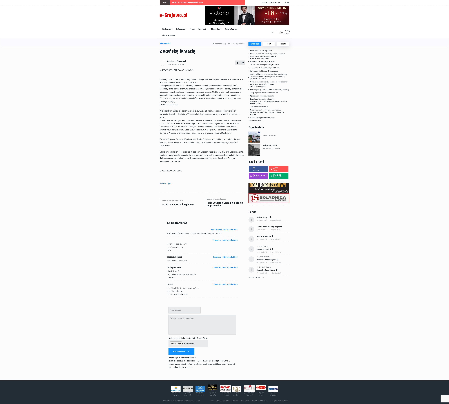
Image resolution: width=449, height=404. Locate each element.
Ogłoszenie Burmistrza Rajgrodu (262, 96)
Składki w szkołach (264, 236)
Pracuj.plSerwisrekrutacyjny (273, 394)
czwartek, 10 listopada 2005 (225, 240)
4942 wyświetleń (275, 273)
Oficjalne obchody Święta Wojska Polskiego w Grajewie (267, 113)
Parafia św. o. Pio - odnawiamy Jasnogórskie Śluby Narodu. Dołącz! (268, 103)
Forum (192, 29)
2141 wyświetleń (275, 239)
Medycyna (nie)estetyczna (267, 260)
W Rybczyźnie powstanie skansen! (262, 118)
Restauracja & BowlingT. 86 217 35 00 (188, 394)
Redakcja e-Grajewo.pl (176, 61)
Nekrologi (202, 29)
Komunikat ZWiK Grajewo (259, 107)
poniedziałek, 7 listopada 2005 (224, 230)
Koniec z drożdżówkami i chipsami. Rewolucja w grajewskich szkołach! (267, 78)
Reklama (245, 401)
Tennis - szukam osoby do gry (268, 227)
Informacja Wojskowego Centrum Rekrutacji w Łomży (269, 90)
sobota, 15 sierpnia (265, 267)
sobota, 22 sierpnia (269, 136)
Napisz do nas (259, 176)
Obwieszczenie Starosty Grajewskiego (264, 71)
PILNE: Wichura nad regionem (178, 204)
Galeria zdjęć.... (167, 183)
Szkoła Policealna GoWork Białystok (261, 393)
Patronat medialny (260, 401)
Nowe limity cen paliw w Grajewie (262, 99)
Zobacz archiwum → (256, 121)
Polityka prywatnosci (279, 401)
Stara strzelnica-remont (266, 270)
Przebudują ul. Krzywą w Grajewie (262, 62)
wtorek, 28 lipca (264, 246)
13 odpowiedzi (262, 220)
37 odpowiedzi (262, 273)
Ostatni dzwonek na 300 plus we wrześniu (265, 110)
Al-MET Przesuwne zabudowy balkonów (187, 2)
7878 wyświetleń (275, 252)
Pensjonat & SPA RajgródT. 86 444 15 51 (236, 394)
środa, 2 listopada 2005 (176, 64)
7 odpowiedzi (261, 230)
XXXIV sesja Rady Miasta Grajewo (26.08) (264, 68)
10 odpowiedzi (262, 239)
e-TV (276, 169)
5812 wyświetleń (275, 262)
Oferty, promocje (168, 35)
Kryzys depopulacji (264, 249)
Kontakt (278, 176)
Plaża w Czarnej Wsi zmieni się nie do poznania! (225, 204)
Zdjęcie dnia (216, 29)
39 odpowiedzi (262, 262)
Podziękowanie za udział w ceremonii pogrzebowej (268, 82)
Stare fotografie (231, 29)
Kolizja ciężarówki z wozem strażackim (264, 93)
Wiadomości (167, 29)
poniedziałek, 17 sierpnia (271, 148)
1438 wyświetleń (274, 230)
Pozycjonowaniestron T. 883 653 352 (200, 394)
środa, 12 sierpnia (264, 257)
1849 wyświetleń (275, 220)
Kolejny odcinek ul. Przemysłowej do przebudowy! (268, 74)
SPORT (269, 44)
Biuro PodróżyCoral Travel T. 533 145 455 (176, 394)
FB (256, 169)
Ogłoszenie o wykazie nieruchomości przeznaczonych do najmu (263, 57)
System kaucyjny (263, 217)
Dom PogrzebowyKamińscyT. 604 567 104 (212, 393)
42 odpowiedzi (262, 252)
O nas (211, 401)
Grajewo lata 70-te (270, 145)
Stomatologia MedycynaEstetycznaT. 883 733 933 (249, 394)
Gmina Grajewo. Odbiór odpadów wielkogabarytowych (262, 85)
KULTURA (283, 44)
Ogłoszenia (180, 29)
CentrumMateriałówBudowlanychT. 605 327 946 (225, 394)
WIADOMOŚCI (255, 44)
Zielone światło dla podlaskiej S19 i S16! (265, 65)
